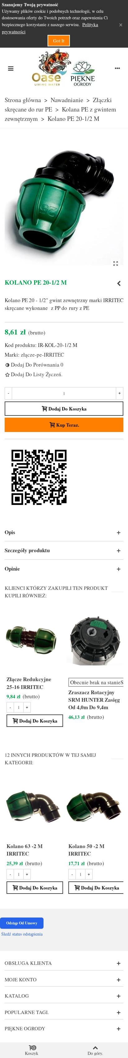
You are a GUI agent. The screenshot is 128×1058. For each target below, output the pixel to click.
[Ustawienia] (117, 68)
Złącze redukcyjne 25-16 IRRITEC (29, 683)
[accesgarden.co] (64, 68)
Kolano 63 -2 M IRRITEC (25, 849)
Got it (58, 40)
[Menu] (10, 68)
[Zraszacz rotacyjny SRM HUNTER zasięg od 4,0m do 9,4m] (94, 639)
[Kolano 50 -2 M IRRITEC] (94, 806)
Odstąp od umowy (21, 923)
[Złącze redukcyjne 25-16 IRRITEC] (33, 639)
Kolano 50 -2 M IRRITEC (86, 849)
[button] (64, 532)
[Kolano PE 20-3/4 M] (118, 283)
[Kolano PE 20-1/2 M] (115, 263)
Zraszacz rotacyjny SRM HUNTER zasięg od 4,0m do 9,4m (94, 700)
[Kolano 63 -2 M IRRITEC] (33, 806)
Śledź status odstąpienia (22, 934)
